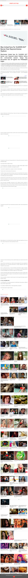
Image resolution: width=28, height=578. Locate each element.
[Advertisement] (14, 12)
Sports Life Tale (14, 3)
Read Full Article (5, 294)
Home (1, 29)
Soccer (3, 29)
